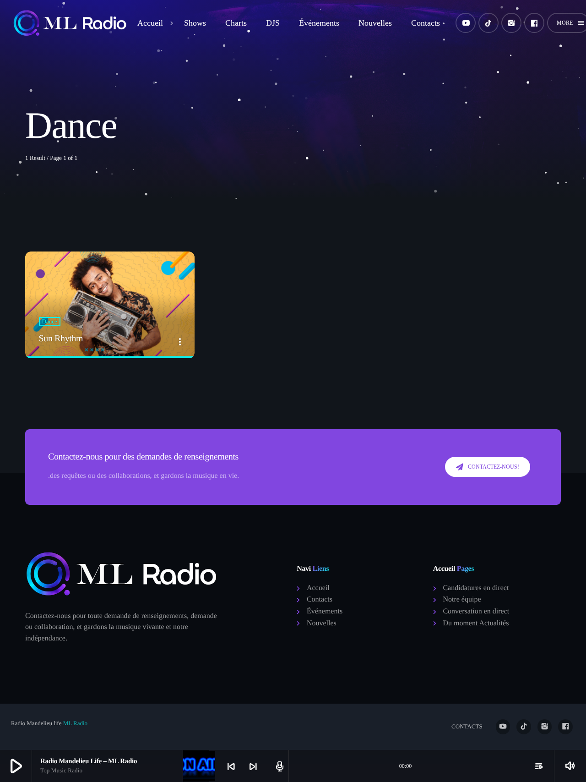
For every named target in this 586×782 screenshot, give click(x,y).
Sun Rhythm (61, 339)
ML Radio (74, 723)
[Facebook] (534, 23)
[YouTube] (466, 23)
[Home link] (70, 23)
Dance (49, 321)
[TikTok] (488, 23)
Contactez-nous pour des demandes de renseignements (143, 457)
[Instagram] (511, 23)
